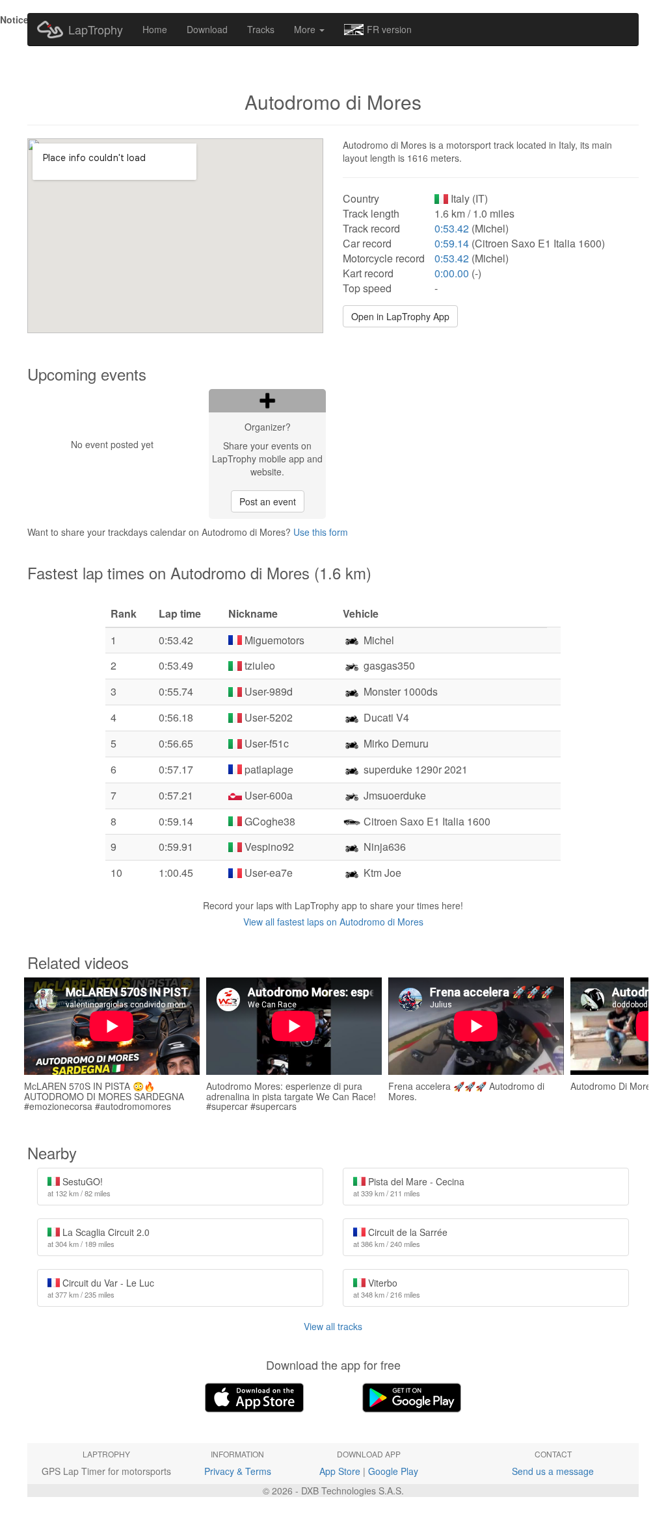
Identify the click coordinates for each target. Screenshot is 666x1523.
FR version (389, 29)
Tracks (260, 29)
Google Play (393, 1471)
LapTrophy (95, 29)
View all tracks (333, 1326)
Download (207, 29)
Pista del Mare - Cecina (408, 1186)
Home (154, 29)
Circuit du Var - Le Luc (100, 1288)
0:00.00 (451, 273)
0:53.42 (451, 228)
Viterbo (386, 1288)
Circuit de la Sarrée (400, 1237)
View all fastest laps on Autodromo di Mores (333, 921)
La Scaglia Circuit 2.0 (98, 1237)
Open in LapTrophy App (400, 316)
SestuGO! (79, 1186)
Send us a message (553, 1471)
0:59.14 (451, 243)
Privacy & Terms (237, 1471)
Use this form (320, 531)
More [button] (306, 29)
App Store (339, 1471)
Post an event (267, 501)
